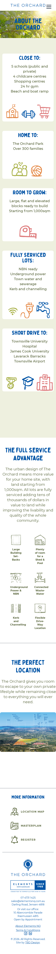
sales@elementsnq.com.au (28, 901)
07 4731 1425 (28, 897)
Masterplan (31, 825)
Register (28, 839)
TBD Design (32, 942)
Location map (32, 811)
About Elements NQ (28, 926)
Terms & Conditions (28, 930)
